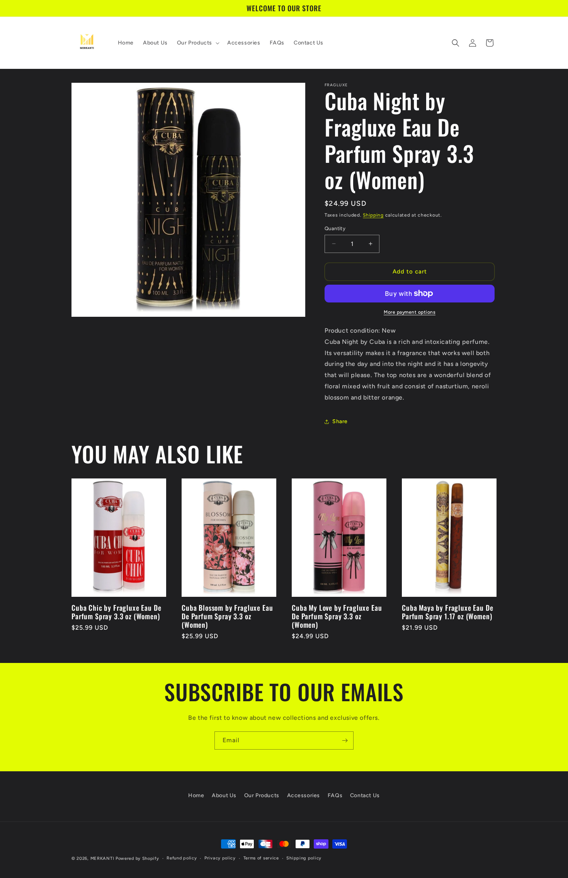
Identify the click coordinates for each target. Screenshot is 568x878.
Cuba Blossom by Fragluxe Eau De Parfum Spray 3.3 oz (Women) (227, 616)
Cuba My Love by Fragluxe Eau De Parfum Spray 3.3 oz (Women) (337, 616)
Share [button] (340, 421)
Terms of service (261, 858)
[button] (197, 43)
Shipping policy (303, 858)
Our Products (261, 795)
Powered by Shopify (137, 858)
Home (196, 795)
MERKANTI (102, 858)
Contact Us (365, 795)
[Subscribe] (344, 740)
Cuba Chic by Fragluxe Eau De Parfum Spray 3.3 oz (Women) (116, 611)
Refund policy (182, 858)
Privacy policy (220, 858)
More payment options (409, 312)
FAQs (335, 795)
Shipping (373, 215)
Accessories (303, 795)
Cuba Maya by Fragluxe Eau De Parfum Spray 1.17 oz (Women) (447, 611)
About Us (224, 795)
